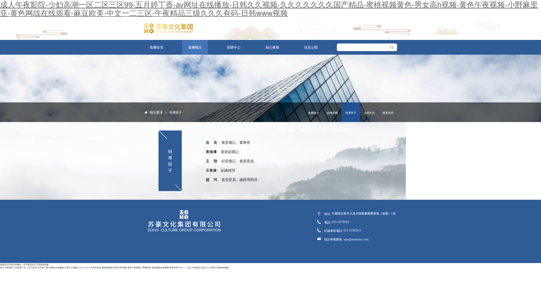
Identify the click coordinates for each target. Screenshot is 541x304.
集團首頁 (156, 47)
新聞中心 (233, 47)
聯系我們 (388, 113)
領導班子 (175, 112)
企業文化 (369, 113)
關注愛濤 (156, 112)
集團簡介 (313, 113)
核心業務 (272, 47)
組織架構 (332, 113)
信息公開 (311, 47)
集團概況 (195, 47)
